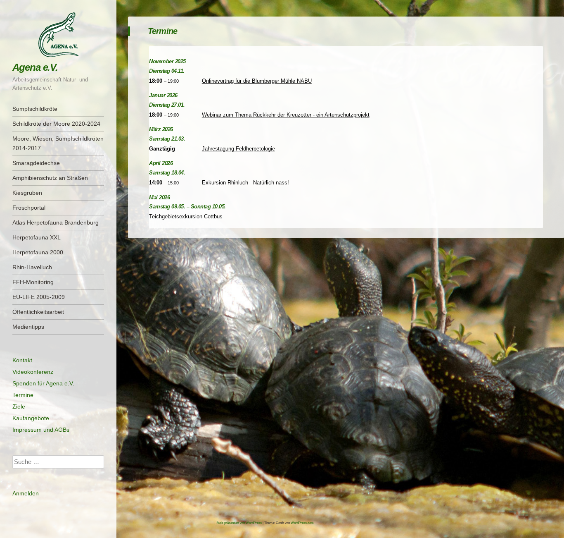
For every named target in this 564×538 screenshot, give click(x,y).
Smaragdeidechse (36, 163)
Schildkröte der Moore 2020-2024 (56, 123)
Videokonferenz (32, 371)
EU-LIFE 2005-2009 (38, 297)
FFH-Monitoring (33, 282)
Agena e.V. (35, 67)
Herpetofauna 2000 (37, 252)
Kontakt (22, 360)
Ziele (18, 406)
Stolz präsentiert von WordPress (239, 523)
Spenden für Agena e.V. (43, 383)
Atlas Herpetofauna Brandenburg (55, 222)
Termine (22, 395)
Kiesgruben (27, 192)
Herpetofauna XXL (36, 237)
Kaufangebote (30, 418)
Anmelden (25, 493)
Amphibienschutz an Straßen (50, 178)
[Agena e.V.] (58, 34)
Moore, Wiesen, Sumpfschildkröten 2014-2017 (58, 143)
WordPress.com (302, 523)
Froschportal (28, 207)
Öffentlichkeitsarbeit (38, 311)
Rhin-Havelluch (32, 267)
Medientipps (28, 326)
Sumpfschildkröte (34, 108)
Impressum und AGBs (40, 429)
